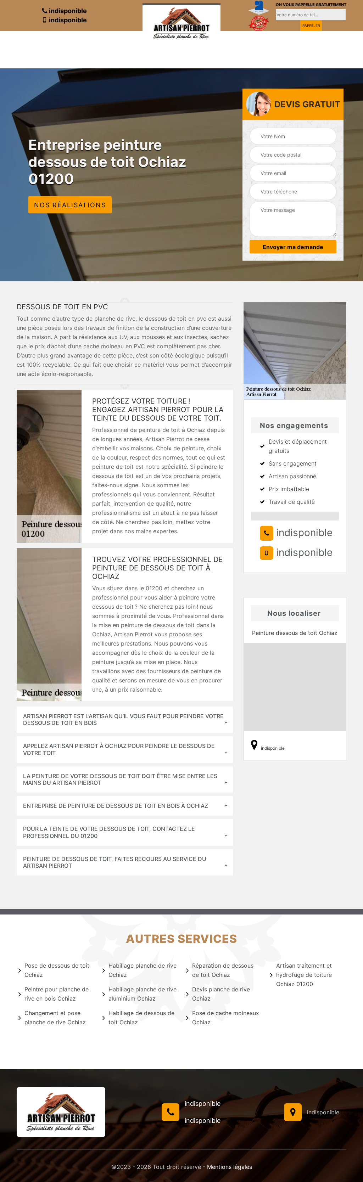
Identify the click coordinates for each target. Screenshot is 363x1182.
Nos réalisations (70, 204)
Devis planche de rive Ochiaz (221, 994)
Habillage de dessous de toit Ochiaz (141, 1017)
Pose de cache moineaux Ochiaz (225, 1017)
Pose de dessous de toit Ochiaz (56, 970)
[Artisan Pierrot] (181, 22)
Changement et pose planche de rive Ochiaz (55, 1017)
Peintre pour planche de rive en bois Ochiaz (56, 994)
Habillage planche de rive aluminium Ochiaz (142, 994)
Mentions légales (229, 1166)
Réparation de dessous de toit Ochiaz (222, 970)
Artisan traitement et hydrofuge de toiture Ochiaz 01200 (304, 974)
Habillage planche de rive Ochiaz (142, 970)
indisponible (67, 11)
